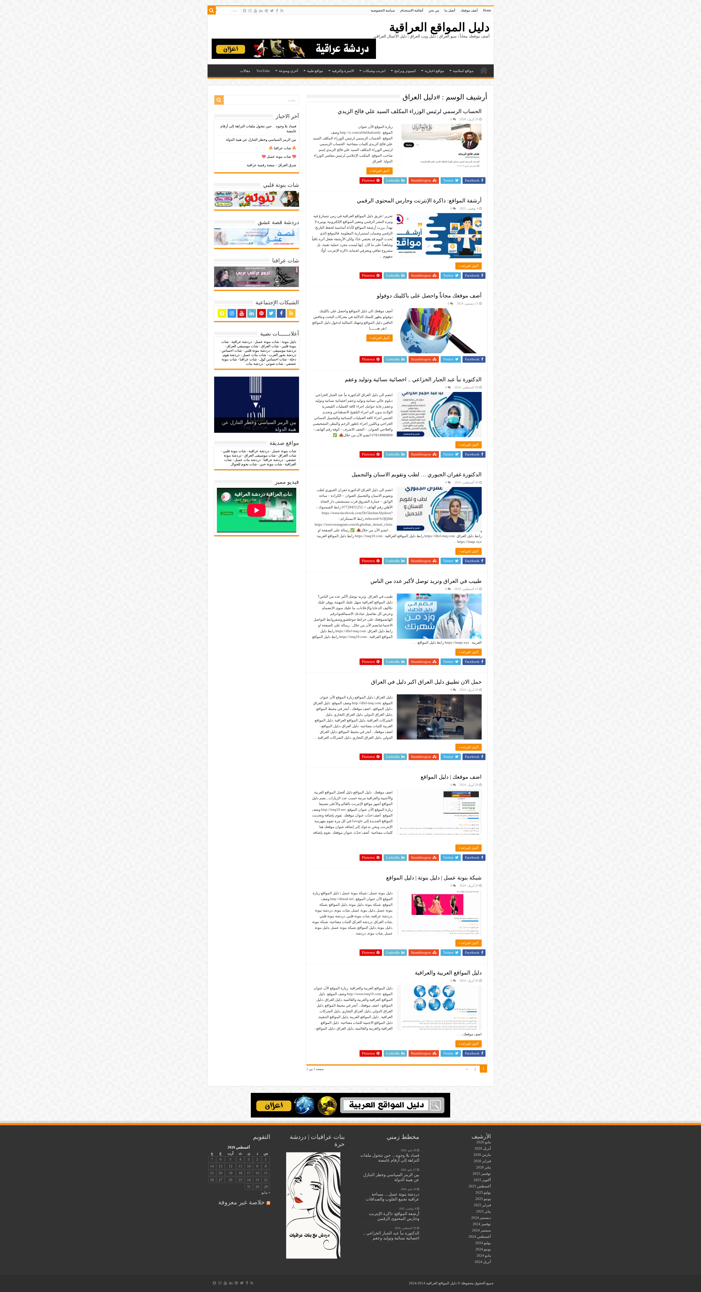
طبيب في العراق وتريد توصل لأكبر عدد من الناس (426, 581)
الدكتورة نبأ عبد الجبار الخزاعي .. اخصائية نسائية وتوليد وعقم (413, 379)
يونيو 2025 (483, 1199)
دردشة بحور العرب (282, 355)
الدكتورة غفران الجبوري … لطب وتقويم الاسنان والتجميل (417, 474)
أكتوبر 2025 (482, 1180)
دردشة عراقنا (273, 460)
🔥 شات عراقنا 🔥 (282, 148)
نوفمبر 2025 (482, 1173)
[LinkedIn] (261, 10)
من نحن (434, 10)
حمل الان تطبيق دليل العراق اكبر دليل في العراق (426, 682)
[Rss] (282, 10)
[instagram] (250, 10)
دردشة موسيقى (284, 350)
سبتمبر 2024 (481, 1230)
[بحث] (212, 10)
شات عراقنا (248, 359)
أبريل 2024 (483, 1262)
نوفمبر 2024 (482, 1224)
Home (487, 10)
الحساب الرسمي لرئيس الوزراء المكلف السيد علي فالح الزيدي (410, 111)
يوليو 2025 (483, 1192)
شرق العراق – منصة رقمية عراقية (271, 165)
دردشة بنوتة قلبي (257, 350)
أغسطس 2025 (480, 1186)
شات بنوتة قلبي (234, 451)
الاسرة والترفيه (343, 71)
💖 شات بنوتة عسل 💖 (279, 156)
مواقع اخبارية (434, 71)
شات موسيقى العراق (242, 346)
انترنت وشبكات (374, 71)
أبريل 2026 (483, 1148)
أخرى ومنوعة (288, 71)
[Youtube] (255, 10)
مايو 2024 (483, 1255)
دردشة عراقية (241, 342)
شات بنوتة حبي (271, 464)
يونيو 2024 (483, 1249)
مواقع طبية (315, 71)
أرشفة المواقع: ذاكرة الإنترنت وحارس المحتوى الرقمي (419, 200)
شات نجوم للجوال (244, 464)
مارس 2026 (482, 1155)
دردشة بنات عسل (247, 460)
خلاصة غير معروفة (241, 1202)
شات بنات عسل (254, 355)
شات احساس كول (273, 359)
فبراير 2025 (482, 1205)
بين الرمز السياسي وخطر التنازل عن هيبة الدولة (261, 139)
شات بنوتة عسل (267, 342)
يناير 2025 (483, 1211)
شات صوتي (274, 364)
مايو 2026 (483, 1142)
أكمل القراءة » (379, 171)
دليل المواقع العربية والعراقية (448, 973)
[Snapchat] (244, 10)
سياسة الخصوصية (383, 10)
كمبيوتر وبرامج (405, 71)
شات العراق (269, 346)
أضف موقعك (469, 10)
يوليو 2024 (483, 1243)
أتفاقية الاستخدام (411, 10)
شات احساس (232, 350)
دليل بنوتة (289, 342)
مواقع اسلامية (463, 71)
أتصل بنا (449, 10)
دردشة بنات (254, 364)
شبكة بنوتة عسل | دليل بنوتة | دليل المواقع (434, 878)
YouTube (263, 71)
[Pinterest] (266, 10)
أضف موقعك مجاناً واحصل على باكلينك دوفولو (429, 296)
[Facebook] (277, 10)
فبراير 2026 (482, 1161)
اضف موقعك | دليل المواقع (451, 777)
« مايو (266, 1192)
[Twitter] (272, 10)
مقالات (245, 71)
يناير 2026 (483, 1167)
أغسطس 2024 (480, 1236)
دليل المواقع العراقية (439, 27)
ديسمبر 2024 (481, 1218)
